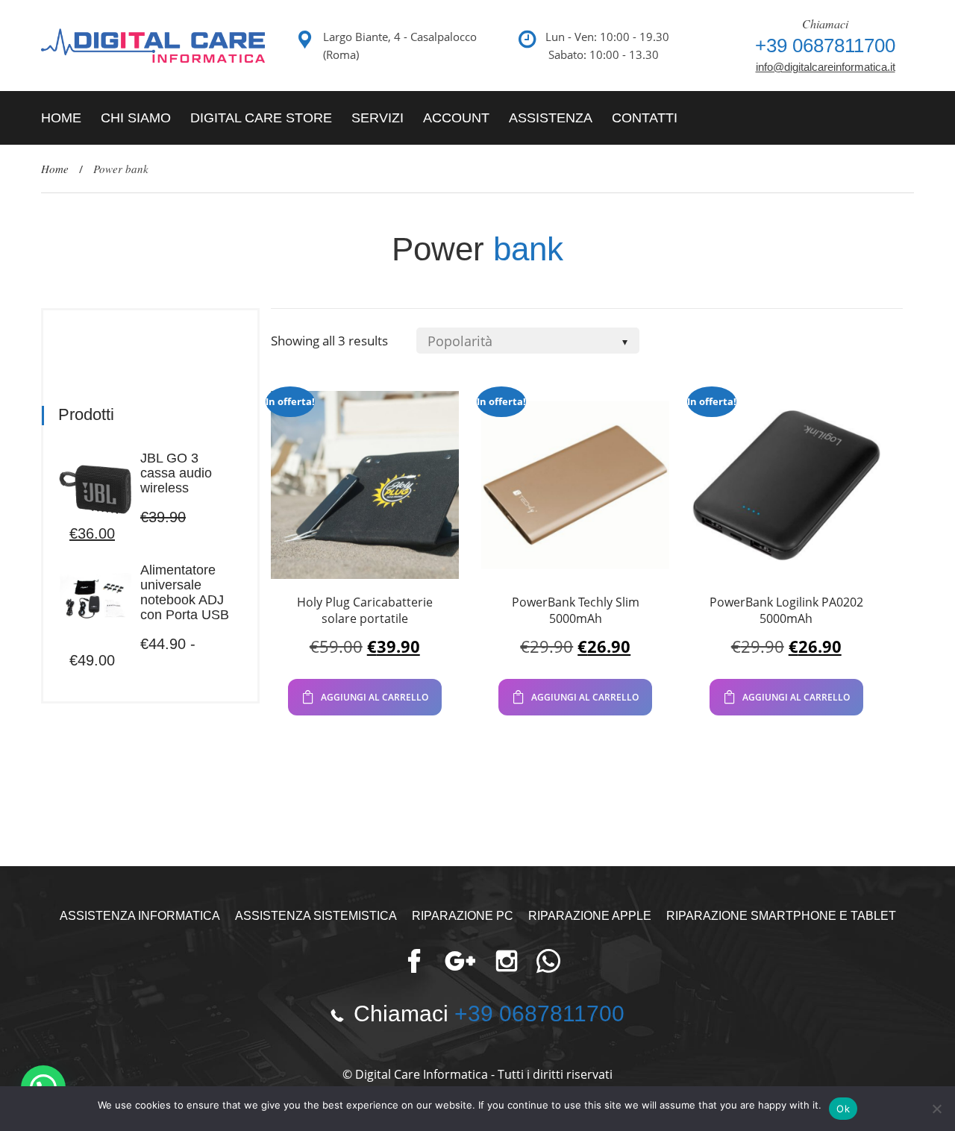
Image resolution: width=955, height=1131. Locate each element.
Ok (843, 1109)
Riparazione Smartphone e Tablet (781, 915)
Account (456, 117)
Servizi (377, 117)
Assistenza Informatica (140, 915)
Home (61, 117)
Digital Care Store (261, 117)
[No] (936, 1108)
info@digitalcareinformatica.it (825, 66)
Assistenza (550, 117)
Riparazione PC (462, 915)
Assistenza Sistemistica (316, 915)
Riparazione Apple (589, 915)
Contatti (644, 117)
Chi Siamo (136, 117)
